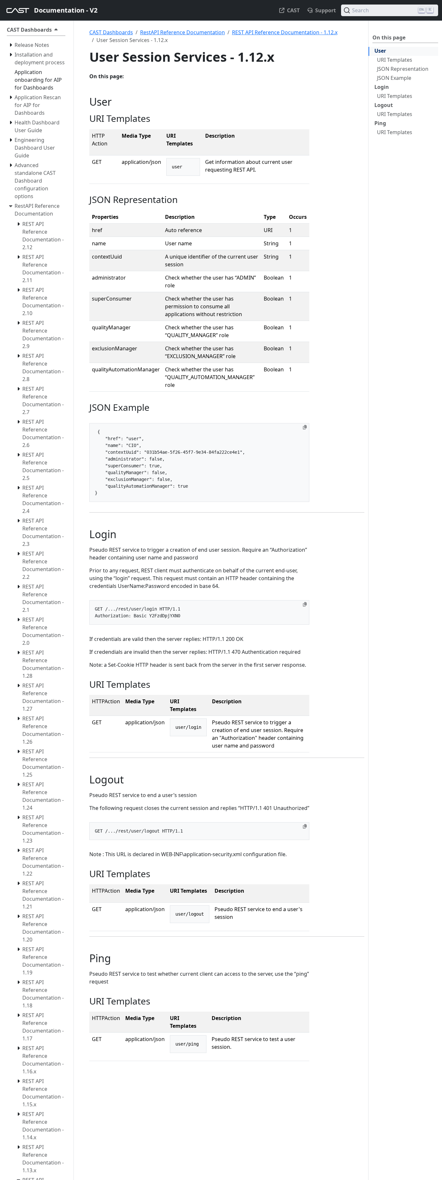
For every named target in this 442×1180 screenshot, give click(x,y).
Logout (383, 105)
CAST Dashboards (111, 32)
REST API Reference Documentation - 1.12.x (284, 32)
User (380, 50)
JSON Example (394, 77)
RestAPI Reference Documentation (182, 32)
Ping (380, 123)
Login (381, 86)
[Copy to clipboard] (305, 427)
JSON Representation (402, 68)
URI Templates (394, 59)
